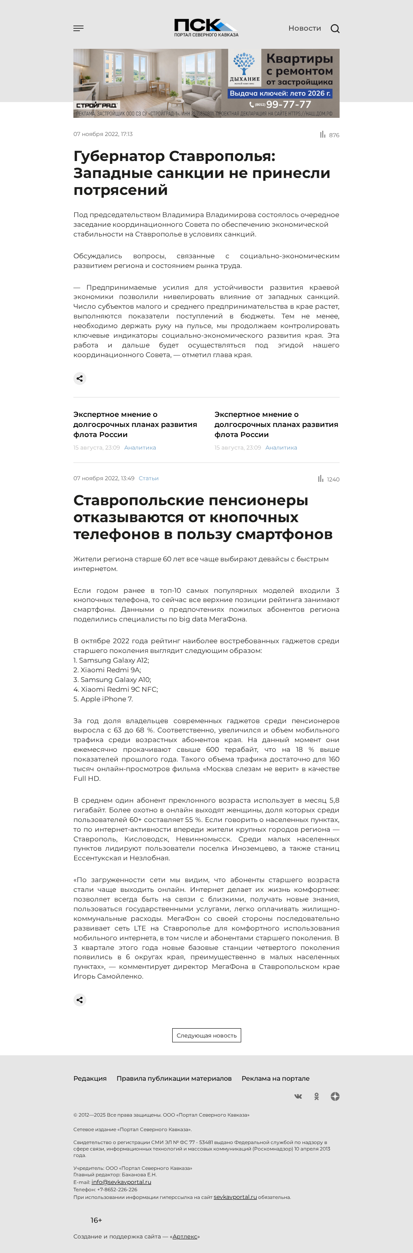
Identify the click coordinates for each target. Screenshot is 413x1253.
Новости (304, 28)
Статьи (149, 478)
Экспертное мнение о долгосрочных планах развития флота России (135, 424)
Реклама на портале (276, 1078)
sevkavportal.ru (235, 1197)
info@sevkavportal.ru (121, 1182)
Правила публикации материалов (174, 1078)
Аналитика (140, 447)
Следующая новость (207, 1035)
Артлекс (185, 1236)
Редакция (90, 1078)
